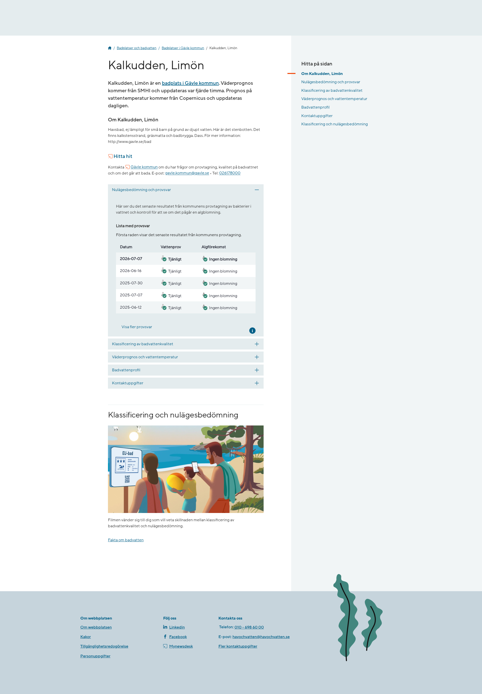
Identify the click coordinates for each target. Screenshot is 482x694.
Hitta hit (122, 156)
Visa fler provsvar (137, 326)
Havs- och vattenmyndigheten (109, 48)
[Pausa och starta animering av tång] (365, 619)
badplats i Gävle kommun (190, 83)
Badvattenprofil (315, 107)
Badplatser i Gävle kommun (183, 48)
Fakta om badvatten (126, 540)
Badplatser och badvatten (136, 48)
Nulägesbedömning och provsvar (330, 81)
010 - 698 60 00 (249, 627)
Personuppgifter (95, 656)
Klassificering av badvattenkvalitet (332, 90)
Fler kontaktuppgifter (237, 646)
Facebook (178, 636)
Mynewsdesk (181, 646)
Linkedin (177, 627)
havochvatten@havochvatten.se (261, 636)
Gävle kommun (144, 167)
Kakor (85, 636)
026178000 (229, 173)
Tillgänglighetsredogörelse (104, 646)
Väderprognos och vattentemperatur (334, 98)
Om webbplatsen (96, 627)
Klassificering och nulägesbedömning (334, 124)
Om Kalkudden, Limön (322, 73)
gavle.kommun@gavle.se (187, 173)
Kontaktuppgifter (317, 115)
